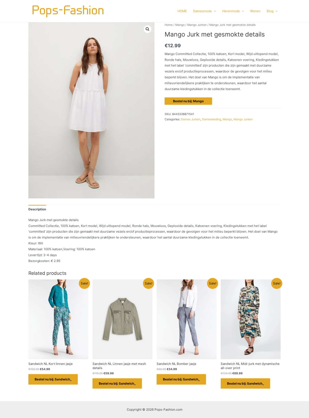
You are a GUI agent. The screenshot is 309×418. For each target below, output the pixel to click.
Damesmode (202, 11)
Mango (180, 24)
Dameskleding (211, 119)
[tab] (37, 209)
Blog (270, 11)
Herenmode (231, 11)
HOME (182, 11)
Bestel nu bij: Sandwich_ (53, 379)
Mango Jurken (197, 24)
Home (169, 24)
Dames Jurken (190, 119)
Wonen (255, 11)
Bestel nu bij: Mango (188, 101)
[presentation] (214, 11)
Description (37, 209)
